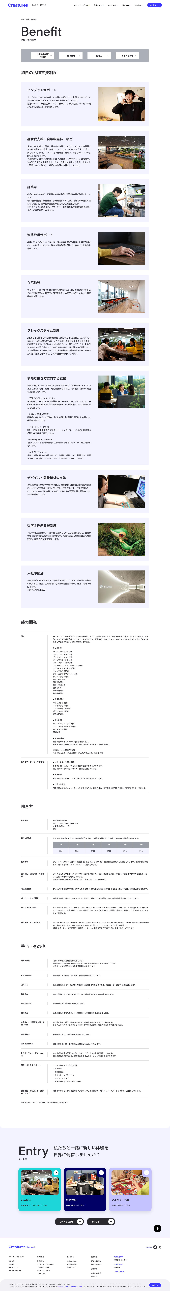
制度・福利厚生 (96, 1264)
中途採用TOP (118, 1264)
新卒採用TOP (118, 1257)
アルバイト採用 (119, 1272)
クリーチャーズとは (81, 5)
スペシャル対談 (71, 1264)
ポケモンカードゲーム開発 (45, 1264)
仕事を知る (98, 5)
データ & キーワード (15, 1270)
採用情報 (138, 5)
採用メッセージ (13, 1267)
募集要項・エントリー (121, 1260)
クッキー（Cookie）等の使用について (69, 1286)
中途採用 (43, 5)
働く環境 (125, 5)
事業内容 (11, 1261)
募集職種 (117, 1267)
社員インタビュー (72, 1261)
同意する (155, 1285)
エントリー (154, 5)
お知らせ (94, 1276)
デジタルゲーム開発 (43, 1267)
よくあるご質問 (96, 1273)
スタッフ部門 (41, 1274)
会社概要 (11, 1264)
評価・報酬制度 (96, 1261)
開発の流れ (40, 1261)
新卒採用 (35, 5)
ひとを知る (112, 5)
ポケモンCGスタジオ (43, 1270)
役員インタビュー (72, 1267)
